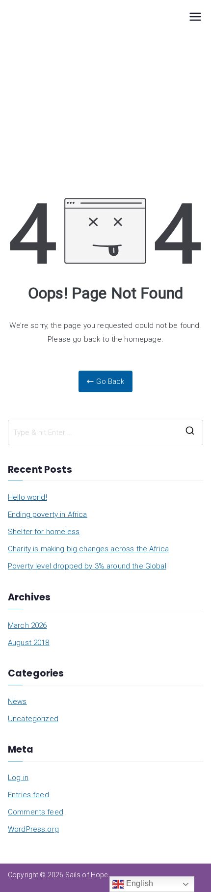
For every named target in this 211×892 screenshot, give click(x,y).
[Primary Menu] (195, 18)
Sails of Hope (86, 875)
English (138, 883)
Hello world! (27, 497)
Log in (18, 777)
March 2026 (27, 625)
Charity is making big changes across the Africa (88, 548)
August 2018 (29, 642)
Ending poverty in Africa (47, 514)
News (17, 701)
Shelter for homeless (43, 531)
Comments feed (35, 812)
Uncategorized (33, 718)
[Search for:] (105, 432)
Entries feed (28, 794)
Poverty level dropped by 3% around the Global (87, 566)
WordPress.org (33, 829)
